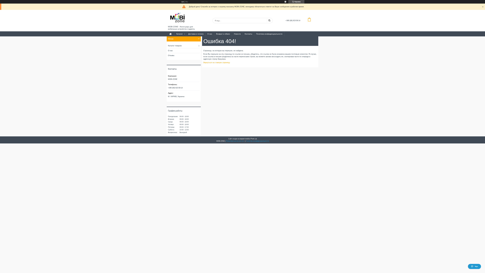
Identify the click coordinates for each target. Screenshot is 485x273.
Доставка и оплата (195, 34)
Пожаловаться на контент (235, 141)
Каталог (179, 34)
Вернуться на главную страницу (216, 62)
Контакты (248, 34)
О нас (209, 34)
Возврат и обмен (223, 34)
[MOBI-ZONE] (177, 17)
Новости (237, 34)
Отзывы (171, 55)
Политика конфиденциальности (269, 34)
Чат (476, 266)
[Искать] (269, 20)
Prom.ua (254, 139)
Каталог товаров (174, 46)
